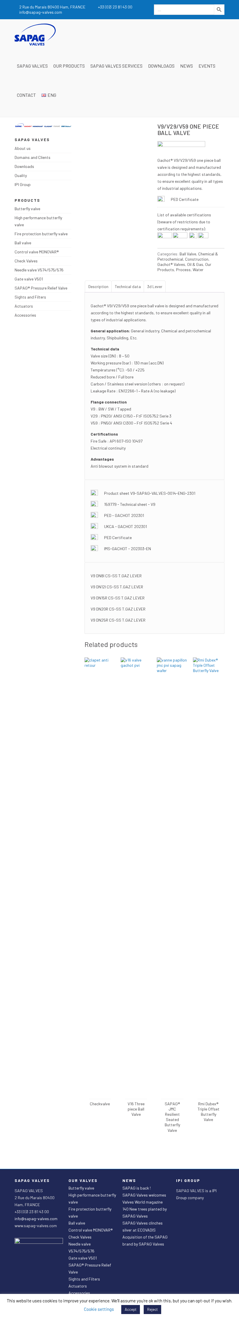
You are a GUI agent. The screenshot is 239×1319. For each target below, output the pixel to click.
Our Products (69, 66)
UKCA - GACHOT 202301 (125, 526)
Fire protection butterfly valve (41, 233)
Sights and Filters (30, 296)
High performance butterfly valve (38, 221)
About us (23, 148)
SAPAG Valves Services (116, 66)
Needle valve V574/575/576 (39, 269)
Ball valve (23, 242)
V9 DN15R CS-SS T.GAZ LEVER (118, 597)
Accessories (25, 315)
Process (183, 269)
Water (198, 269)
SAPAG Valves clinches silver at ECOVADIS (142, 1226)
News (186, 66)
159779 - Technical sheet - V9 (129, 504)
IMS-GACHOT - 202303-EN (127, 548)
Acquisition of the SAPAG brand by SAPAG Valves (145, 1240)
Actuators (24, 306)
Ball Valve (188, 253)
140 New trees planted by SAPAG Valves (144, 1212)
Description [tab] (98, 286)
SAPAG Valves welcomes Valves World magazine (144, 1198)
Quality (21, 175)
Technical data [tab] (128, 286)
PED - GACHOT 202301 (124, 515)
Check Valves (26, 260)
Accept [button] (130, 1309)
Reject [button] (152, 1309)
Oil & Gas (195, 264)
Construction (196, 259)
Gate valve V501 (29, 278)
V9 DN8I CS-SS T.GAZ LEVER (116, 575)
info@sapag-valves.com (36, 1218)
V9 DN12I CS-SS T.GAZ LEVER (117, 586)
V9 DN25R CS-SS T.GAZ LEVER (118, 620)
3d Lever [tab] (154, 286)
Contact (26, 95)
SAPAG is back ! (136, 1187)
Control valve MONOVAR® (37, 251)
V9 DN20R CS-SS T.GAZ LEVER (118, 608)
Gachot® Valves (171, 264)
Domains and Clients (32, 157)
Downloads (161, 66)
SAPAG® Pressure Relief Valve (41, 287)
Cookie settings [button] (99, 1309)
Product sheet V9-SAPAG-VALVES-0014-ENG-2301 (149, 493)
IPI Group (23, 184)
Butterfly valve (27, 208)
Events (206, 66)
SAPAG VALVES (32, 66)
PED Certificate (184, 199)
